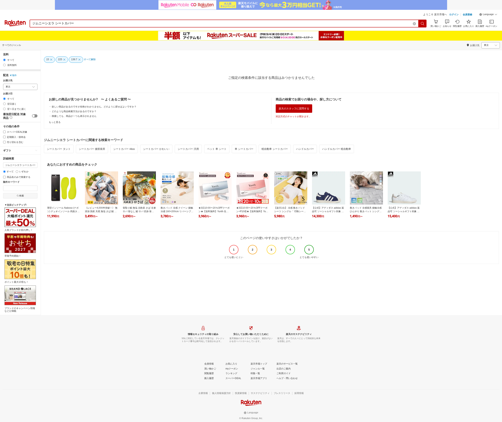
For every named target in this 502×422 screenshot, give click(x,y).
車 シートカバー (244, 148)
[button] (488, 15)
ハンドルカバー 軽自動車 (336, 148)
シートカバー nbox (124, 148)
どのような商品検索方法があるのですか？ (74, 111)
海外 (14, 75)
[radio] (4, 60)
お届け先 (8, 80)
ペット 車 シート (216, 148)
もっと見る (55, 122)
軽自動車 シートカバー (275, 148)
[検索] (423, 23)
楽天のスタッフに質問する (294, 108)
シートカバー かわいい (156, 148)
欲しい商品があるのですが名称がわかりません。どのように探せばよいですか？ (94, 106)
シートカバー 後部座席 (92, 148)
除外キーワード (11, 182)
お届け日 (8, 93)
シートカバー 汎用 (188, 148)
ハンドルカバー (305, 148)
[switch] (34, 115)
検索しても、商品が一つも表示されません (74, 116)
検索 (21, 195)
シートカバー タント (59, 148)
